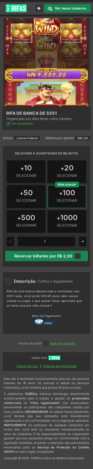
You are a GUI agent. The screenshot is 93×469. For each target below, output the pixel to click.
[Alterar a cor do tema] (39, 8)
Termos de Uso (27, 366)
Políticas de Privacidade (60, 366)
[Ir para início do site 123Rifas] (54, 357)
